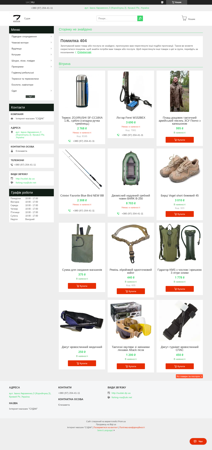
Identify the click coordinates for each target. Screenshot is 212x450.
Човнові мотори (20, 42)
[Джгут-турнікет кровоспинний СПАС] (180, 320)
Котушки (16, 54)
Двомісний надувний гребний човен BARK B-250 (131, 197)
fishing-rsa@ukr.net (26, 182)
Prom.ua (122, 421)
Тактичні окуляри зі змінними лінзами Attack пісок (131, 349)
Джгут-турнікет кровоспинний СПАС (180, 349)
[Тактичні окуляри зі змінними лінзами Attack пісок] (131, 320)
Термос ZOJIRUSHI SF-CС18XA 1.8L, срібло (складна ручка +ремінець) (82, 120)
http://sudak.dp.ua (25, 178)
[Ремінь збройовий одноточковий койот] (131, 243)
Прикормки (18, 66)
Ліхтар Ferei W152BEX (130, 117)
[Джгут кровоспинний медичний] (82, 320)
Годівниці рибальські (23, 72)
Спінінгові (84, 52)
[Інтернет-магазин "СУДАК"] (15, 18)
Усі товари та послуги (188, 376)
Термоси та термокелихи (25, 78)
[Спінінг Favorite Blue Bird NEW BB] (82, 169)
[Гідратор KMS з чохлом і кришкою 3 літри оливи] (180, 243)
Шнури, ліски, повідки (23, 60)
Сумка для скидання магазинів (82, 269)
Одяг (14, 90)
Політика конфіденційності (132, 427)
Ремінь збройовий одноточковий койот (131, 271)
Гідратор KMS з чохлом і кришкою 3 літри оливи (180, 271)
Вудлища (17, 48)
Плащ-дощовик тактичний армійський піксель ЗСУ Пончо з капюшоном (180, 120)
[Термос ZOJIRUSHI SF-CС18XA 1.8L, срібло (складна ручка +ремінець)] (82, 91)
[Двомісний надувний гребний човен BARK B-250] (131, 169)
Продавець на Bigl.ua (106, 424)
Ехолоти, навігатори (22, 84)
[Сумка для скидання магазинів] (82, 243)
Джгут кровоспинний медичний (82, 347)
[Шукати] (140, 18)
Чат (201, 441)
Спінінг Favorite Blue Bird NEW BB (82, 195)
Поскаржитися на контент (106, 427)
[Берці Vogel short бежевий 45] (180, 169)
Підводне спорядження (24, 36)
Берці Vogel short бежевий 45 (180, 195)
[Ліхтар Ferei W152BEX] (131, 91)
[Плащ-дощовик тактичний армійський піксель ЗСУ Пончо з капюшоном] (180, 91)
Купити (181, 140)
